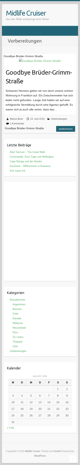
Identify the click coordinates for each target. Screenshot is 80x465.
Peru (15, 332)
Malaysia (18, 323)
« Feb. (11, 427)
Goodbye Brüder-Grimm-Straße (39, 77)
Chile (15, 313)
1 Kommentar (17, 123)
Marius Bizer (16, 119)
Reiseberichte (17, 299)
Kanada (17, 318)
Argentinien (19, 304)
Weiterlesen (66, 128)
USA (15, 346)
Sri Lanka (18, 337)
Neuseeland (19, 327)
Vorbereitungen (59, 119)
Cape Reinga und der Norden (26, 161)
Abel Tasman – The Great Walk (27, 152)
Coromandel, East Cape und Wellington (32, 156)
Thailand (17, 341)
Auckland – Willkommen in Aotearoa (30, 166)
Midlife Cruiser (26, 13)
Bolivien (17, 309)
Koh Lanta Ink (17, 170)
